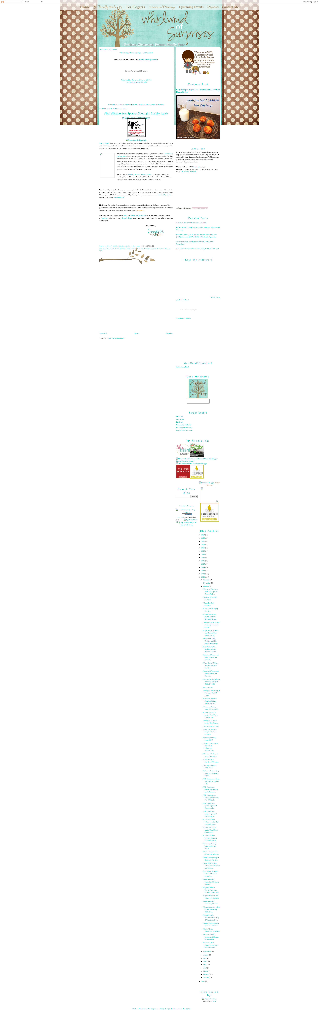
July (205, 958)
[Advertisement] (198, 338)
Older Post (169, 333)
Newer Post (103, 333)
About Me (179, 416)
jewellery (140, 248)
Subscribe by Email (182, 367)
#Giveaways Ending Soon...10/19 (209, 738)
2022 (203, 541)
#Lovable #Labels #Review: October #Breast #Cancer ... (210, 838)
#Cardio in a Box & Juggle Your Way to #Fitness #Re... (210, 829)
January (206, 977)
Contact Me (180, 419)
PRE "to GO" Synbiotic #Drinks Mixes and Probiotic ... (210, 873)
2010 (203, 981)
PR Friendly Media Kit (184, 425)
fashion (133, 248)
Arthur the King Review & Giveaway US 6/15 (136, 80)
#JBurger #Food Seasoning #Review (210, 902)
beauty (112, 248)
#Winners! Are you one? (211, 726)
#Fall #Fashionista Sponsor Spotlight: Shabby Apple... (210, 813)
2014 (203, 567)
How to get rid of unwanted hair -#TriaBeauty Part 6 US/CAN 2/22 (196, 249)
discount (123, 248)
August (206, 955)
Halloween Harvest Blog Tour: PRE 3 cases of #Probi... (211, 773)
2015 (203, 564)
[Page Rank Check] (191, 520)
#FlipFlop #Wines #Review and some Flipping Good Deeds (211, 889)
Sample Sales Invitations (184, 430)
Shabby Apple (104, 143)
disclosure (140, 210)
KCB (214, 1001)
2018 (203, 554)
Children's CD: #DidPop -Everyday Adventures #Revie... (211, 624)
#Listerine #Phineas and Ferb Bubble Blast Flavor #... (211, 657)
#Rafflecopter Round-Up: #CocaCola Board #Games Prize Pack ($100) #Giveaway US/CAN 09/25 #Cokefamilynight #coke (195, 235)
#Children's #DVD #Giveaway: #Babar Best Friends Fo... (210, 945)
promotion (160, 248)
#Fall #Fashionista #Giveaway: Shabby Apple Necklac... (210, 789)
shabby (167, 248)
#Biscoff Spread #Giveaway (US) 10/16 (211, 930)
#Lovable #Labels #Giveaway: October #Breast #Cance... (210, 821)
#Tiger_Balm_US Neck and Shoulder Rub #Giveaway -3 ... (210, 632)
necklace (147, 248)
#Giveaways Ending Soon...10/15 (209, 766)
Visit (183, 318)
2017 (203, 557)
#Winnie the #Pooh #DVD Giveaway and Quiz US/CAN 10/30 (211, 681)
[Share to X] (150, 246)
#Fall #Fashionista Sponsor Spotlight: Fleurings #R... (210, 805)
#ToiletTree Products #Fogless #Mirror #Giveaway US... (210, 701)
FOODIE (161, 104)
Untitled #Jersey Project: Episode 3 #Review (211, 858)
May (205, 964)
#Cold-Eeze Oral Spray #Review (210, 609)
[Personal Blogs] (187, 515)
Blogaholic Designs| (182, 1009)
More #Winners (208, 687)
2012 (203, 574)
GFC (125, 215)
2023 (203, 538)
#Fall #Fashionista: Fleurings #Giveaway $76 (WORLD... (211, 797)
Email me (196, 167)
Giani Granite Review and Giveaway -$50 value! (190, 222)
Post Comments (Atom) (116, 338)
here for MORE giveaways (148, 59)
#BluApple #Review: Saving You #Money (211, 721)
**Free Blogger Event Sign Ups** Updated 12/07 (136, 53)
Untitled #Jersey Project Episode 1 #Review (211, 924)
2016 (203, 561)
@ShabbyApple (118, 197)
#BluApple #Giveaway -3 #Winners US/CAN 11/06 (211, 692)
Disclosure (179, 422)
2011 (203, 577)
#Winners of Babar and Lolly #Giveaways (210, 755)
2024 (203, 535)
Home (136, 333)
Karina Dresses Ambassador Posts (119, 104)
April (205, 968)
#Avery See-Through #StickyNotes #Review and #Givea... (211, 865)
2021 (203, 544)
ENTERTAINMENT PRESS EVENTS (144, 104)
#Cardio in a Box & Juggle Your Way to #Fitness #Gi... (210, 714)
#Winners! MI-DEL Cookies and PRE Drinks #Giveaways (210, 641)
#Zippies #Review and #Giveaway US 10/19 (211, 896)
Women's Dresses (133, 174)
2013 (203, 570)
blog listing (180, 517)
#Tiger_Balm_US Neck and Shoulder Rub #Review (210, 665)
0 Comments (135, 246)
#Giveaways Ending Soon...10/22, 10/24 (210, 708)
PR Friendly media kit (188, 171)
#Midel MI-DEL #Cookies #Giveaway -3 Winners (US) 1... (211, 917)
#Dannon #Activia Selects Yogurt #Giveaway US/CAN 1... (211, 909)
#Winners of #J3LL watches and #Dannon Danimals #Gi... (211, 937)
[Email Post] (142, 246)
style (101, 250)
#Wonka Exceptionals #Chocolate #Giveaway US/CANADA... (210, 747)
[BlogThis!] (148, 246)
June (205, 961)
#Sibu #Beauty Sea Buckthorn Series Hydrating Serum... (210, 616)
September (207, 951)
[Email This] (146, 246)
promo (154, 248)
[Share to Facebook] (153, 246)
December (206, 580)
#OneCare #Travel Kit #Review (210, 598)
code (117, 248)
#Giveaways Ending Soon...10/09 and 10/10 (209, 846)
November (207, 583)
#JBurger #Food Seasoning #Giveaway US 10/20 (211, 881)
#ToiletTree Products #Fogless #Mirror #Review (210, 731)
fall (128, 248)
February (206, 974)
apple (107, 248)
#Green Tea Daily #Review (208, 604)
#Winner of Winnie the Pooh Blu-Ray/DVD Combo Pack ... (210, 591)
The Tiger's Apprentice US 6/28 (136, 82)
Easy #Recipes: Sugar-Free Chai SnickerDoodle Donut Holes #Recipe (198, 90)
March (205, 971)
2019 (203, 551)
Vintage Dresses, (145, 174)
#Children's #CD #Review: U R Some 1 (211, 760)
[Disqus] (136, 299)
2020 (203, 548)
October (206, 586)
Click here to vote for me (189, 523)
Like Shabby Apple (164, 195)
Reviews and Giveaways (184, 427)
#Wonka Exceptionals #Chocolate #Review (211, 853)
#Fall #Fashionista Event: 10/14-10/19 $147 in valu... (211, 781)
